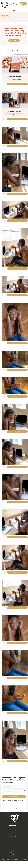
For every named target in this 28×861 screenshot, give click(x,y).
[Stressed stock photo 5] (15, 593)
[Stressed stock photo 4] (15, 628)
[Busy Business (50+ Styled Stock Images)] (15, 69)
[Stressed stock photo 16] (15, 210)
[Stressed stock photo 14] (15, 284)
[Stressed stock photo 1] (15, 740)
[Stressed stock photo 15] (15, 247)
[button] (14, 40)
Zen (25, 859)
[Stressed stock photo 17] (15, 172)
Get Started (14, 797)
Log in (16, 808)
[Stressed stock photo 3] (15, 663)
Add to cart (17, 84)
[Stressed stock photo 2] (15, 698)
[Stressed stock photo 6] (15, 557)
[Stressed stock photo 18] (15, 135)
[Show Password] (24, 790)
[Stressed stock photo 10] (15, 417)
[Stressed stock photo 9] (15, 452)
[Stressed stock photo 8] (15, 487)
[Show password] (24, 789)
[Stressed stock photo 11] (15, 385)
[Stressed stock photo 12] (15, 359)
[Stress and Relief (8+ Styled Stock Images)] (15, 104)
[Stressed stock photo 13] (15, 322)
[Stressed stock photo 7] (15, 522)
